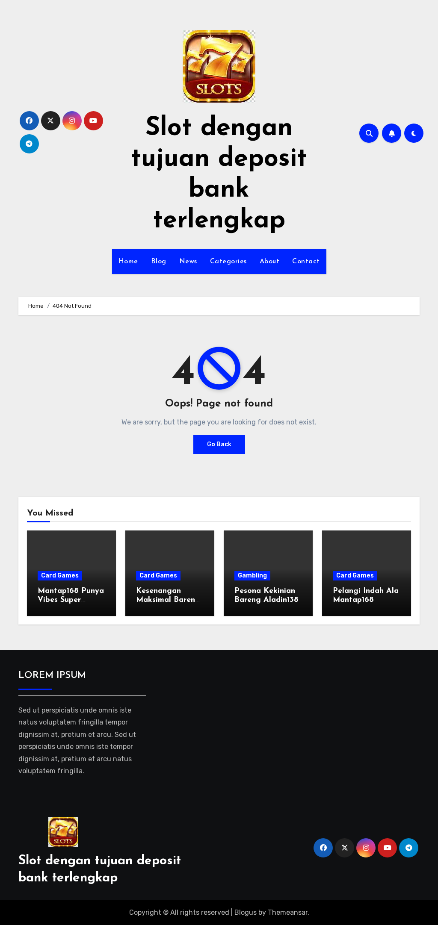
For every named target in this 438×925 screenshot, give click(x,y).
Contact (306, 261)
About (270, 261)
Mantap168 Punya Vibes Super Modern (71, 600)
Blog (158, 261)
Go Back (219, 444)
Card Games (60, 575)
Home (128, 261)
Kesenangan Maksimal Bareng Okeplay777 (168, 600)
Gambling (252, 575)
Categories (228, 261)
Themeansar (288, 912)
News (188, 261)
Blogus (245, 912)
